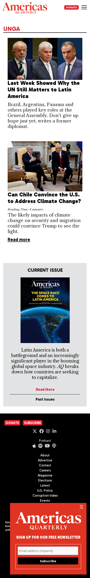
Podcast (45, 441)
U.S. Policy (45, 490)
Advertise (45, 460)
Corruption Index (45, 495)
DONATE (71, 7)
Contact (45, 465)
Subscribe (32, 423)
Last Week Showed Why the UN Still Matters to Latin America (44, 90)
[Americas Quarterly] (24, 8)
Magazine (45, 475)
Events (45, 501)
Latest (45, 485)
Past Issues (45, 399)
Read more (19, 239)
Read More (45, 389)
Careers (45, 470)
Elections (45, 480)
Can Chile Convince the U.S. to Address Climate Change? (44, 198)
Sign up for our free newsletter (48, 537)
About (45, 455)
